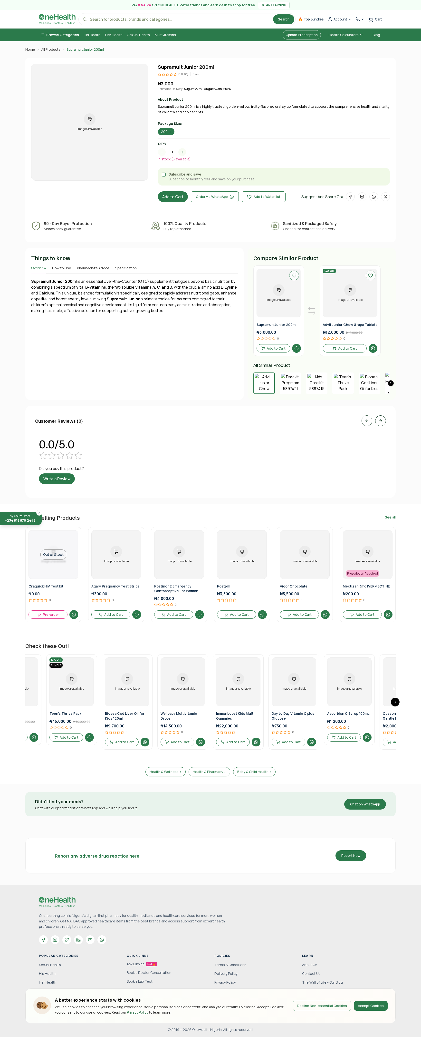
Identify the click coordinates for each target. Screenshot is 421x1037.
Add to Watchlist (267, 196)
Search (283, 19)
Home (30, 49)
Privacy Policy (137, 1012)
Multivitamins (165, 34)
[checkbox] (164, 174)
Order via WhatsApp (212, 196)
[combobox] (174, 152)
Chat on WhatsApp (365, 804)
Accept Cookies (371, 1005)
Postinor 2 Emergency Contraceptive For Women (176, 588)
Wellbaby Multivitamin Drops (179, 715)
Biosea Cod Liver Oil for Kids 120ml (124, 715)
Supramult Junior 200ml (277, 324)
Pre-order (51, 614)
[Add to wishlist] (294, 275)
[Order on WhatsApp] (296, 348)
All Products (50, 49)
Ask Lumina (141, 964)
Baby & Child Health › (254, 771)
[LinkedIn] (78, 939)
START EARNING (274, 5)
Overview (38, 267)
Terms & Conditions (230, 964)
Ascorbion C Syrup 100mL (348, 713)
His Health (92, 34)
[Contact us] (359, 19)
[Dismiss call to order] (39, 513)
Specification (126, 268)
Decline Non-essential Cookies (322, 1005)
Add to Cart (172, 196)
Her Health (114, 34)
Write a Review (56, 478)
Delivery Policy (225, 973)
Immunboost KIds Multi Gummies (235, 715)
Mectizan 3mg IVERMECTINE (366, 586)
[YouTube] (90, 939)
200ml (166, 131)
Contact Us (311, 973)
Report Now (350, 855)
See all (390, 517)
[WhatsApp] (101, 939)
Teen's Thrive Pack (65, 713)
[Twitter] (66, 939)
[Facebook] (43, 939)
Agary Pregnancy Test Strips (115, 586)
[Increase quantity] (182, 152)
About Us (309, 964)
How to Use (61, 268)
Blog (376, 34)
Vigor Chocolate (293, 586)
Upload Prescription (302, 34)
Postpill (223, 586)
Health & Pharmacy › (209, 771)
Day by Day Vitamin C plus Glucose (293, 715)
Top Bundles (311, 19)
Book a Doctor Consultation (149, 972)
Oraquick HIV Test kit (46, 586)
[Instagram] (55, 939)
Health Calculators (344, 34)
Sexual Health (138, 34)
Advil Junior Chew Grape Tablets (350, 324)
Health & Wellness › (166, 771)
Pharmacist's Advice (93, 268)
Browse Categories (62, 34)
